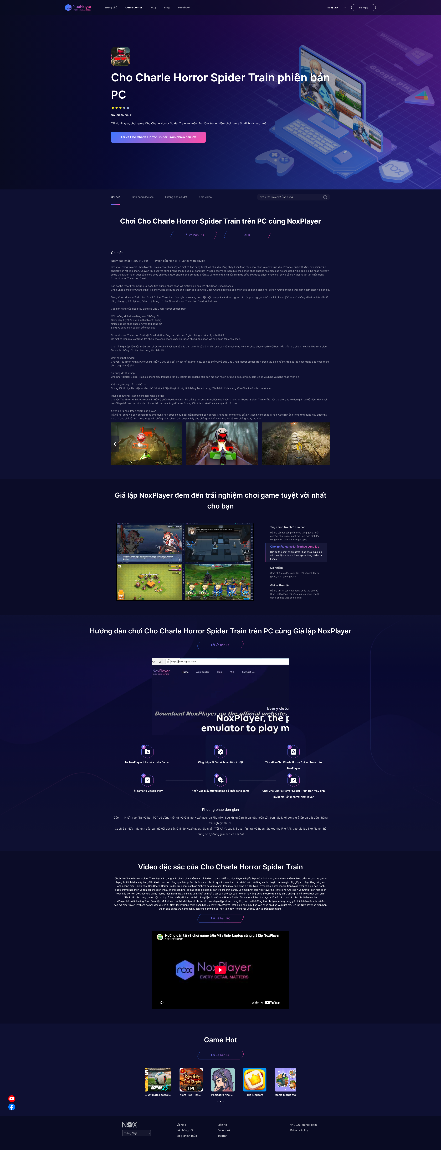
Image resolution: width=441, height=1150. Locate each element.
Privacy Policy (299, 1130)
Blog (167, 7)
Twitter (222, 1135)
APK (247, 235)
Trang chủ (111, 7)
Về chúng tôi (185, 1130)
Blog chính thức (187, 1135)
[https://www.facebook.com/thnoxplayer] (11, 1107)
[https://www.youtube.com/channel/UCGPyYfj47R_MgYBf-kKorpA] (11, 1098)
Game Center (133, 7)
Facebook (184, 7)
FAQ (153, 7)
